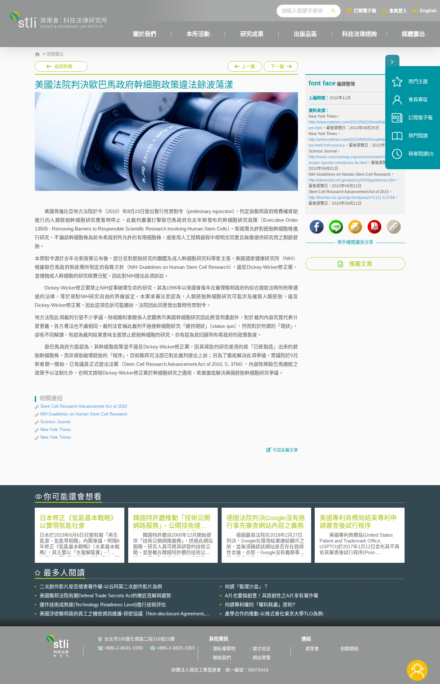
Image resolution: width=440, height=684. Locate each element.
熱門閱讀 (418, 135)
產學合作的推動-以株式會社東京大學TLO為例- (274, 613)
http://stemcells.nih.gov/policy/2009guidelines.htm (352, 180)
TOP (417, 649)
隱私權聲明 (224, 648)
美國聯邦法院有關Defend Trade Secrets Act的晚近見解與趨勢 (105, 595)
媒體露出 (413, 34)
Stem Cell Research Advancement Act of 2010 (83, 406)
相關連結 (349, 648)
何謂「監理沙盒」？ (246, 586)
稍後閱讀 (421, 153)
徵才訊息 (262, 648)
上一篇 (245, 65)
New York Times (55, 429)
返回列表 (63, 66)
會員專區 (418, 99)
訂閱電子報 (365, 10)
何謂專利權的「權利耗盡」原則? (260, 604)
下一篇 (281, 65)
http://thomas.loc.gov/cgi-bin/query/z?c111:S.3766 (352, 197)
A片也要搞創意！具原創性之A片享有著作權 (271, 595)
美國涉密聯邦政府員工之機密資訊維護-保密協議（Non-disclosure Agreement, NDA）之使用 (122, 614)
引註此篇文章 (285, 449)
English (428, 10)
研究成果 (251, 34)
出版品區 (305, 34)
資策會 (312, 648)
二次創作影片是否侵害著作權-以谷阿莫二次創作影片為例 (101, 586)
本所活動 (198, 34)
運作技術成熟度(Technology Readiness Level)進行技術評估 (103, 604)
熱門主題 (418, 81)
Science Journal (55, 421)
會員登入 (398, 10)
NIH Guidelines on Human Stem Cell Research (83, 414)
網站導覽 (262, 657)
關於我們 (144, 34)
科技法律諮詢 (359, 34)
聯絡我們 (222, 657)
